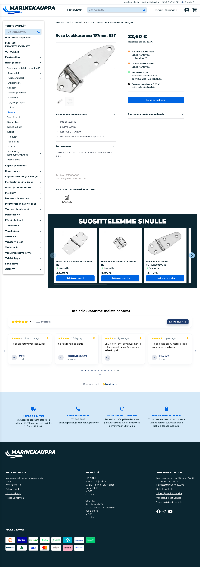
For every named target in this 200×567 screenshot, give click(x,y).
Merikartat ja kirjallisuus (19, 182)
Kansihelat (13, 73)
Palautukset (12, 489)
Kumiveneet (12, 171)
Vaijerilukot (13, 159)
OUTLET (10, 269)
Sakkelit (11, 87)
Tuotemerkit (171, 10)
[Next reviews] (195, 351)
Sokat (10, 132)
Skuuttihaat (13, 122)
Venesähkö (11, 236)
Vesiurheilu (11, 247)
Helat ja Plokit (75, 22)
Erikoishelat (13, 83)
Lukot (10, 107)
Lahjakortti (11, 263)
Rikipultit (12, 137)
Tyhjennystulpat (16, 102)
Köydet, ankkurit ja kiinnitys (21, 176)
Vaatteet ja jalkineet (17, 209)
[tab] (82, 370)
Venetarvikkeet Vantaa (168, 498)
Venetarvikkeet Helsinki (169, 502)
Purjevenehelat (15, 78)
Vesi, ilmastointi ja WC (18, 253)
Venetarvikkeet (14, 242)
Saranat (11, 112)
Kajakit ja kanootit (15, 165)
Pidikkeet (12, 97)
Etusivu (60, 22)
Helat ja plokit (13, 62)
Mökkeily (10, 193)
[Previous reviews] (4, 351)
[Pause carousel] (100, 374)
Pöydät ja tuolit (14, 220)
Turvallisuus (12, 225)
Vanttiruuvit (13, 117)
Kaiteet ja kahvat (16, 92)
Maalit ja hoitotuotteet (18, 187)
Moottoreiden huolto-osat (20, 204)
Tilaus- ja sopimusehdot (169, 493)
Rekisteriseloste (164, 489)
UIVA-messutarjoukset (18, 37)
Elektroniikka (12, 57)
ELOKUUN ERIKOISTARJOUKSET (17, 45)
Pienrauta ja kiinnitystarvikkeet (17, 153)
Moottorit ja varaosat (17, 198)
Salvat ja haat (14, 127)
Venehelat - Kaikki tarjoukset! (23, 68)
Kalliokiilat (13, 141)
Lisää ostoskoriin (155, 100)
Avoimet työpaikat (150, 2)
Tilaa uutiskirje (13, 493)
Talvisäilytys (12, 258)
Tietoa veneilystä (14, 498)
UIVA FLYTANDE (170, 2)
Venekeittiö (12, 231)
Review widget (91, 384)
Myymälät (158, 10)
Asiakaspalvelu (131, 2)
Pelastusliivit (12, 214)
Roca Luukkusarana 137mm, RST (116, 22)
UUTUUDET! (12, 52)
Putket (11, 146)
